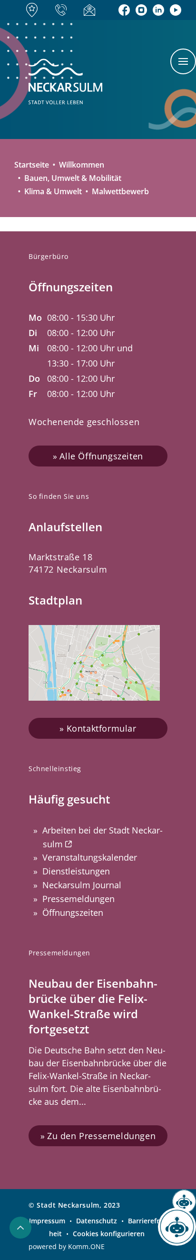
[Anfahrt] (34, 10)
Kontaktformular (101, 728)
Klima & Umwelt (53, 191)
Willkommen (81, 164)
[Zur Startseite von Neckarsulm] (65, 82)
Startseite (31, 164)
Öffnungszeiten (72, 912)
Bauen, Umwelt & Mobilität (72, 178)
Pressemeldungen (78, 898)
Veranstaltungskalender (89, 857)
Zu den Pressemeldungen (101, 1135)
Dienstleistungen (76, 871)
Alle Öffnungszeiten (101, 456)
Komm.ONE (86, 1246)
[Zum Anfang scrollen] (20, 1228)
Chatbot (177, 1231)
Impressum (47, 1220)
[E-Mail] (92, 9)
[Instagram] (141, 10)
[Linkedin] (158, 10)
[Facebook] (124, 10)
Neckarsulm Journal (81, 885)
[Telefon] (63, 10)
